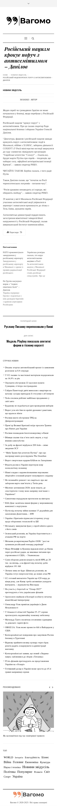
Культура (45, 762)
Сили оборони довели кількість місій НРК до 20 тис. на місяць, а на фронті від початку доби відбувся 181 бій (28, 563)
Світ (47, 772)
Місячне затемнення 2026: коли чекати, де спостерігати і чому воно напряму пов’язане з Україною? (27, 491)
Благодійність (32, 757)
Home (5, 75)
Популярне (24, 771)
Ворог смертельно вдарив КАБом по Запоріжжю (28, 460)
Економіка (31, 762)
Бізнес (45, 757)
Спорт (7, 776)
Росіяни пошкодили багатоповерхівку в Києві (26, 432)
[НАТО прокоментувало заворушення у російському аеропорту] (15, 262)
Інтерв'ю (19, 757)
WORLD (8, 757)
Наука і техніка (12, 767)
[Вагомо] (28, 21)
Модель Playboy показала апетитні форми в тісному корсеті (29, 343)
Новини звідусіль (18, 75)
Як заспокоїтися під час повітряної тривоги (23, 735)
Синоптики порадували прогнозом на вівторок (27, 498)
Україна (17, 776)
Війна (7, 762)
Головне (18, 762)
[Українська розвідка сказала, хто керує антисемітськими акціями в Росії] (39, 264)
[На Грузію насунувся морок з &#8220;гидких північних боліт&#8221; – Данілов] (15, 293)
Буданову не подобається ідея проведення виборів (29, 405)
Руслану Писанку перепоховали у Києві (28, 326)
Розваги (38, 772)
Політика (9, 772)
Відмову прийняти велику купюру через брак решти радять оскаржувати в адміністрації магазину (26, 645)
